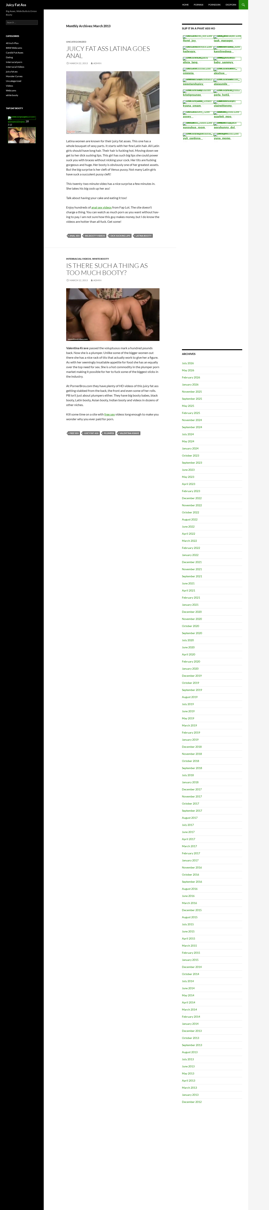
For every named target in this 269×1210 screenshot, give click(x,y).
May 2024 (188, 441)
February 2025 (191, 413)
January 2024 (190, 448)
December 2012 (192, 1101)
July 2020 (188, 640)
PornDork (214, 4)
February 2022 (191, 547)
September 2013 (192, 1045)
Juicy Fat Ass (16, 5)
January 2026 (190, 384)
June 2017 (188, 832)
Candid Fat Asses (14, 52)
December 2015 (192, 910)
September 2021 (192, 576)
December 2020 (192, 611)
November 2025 (192, 391)
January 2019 (190, 739)
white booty (100, 258)
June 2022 (188, 526)
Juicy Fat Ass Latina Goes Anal (108, 52)
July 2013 (188, 1059)
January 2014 (190, 1023)
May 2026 (188, 370)
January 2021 (190, 604)
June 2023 (188, 469)
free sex (109, 414)
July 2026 (188, 363)
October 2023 (190, 455)
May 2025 (188, 405)
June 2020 (188, 647)
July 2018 (188, 775)
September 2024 (192, 427)
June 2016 (188, 895)
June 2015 (188, 931)
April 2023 (188, 484)
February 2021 (191, 597)
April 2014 (188, 1002)
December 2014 (192, 967)
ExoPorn (231, 4)
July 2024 (188, 434)
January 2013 (190, 1094)
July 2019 (188, 704)
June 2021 (188, 583)
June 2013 (188, 1066)
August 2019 (190, 697)
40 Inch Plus (12, 43)
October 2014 (190, 974)
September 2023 (192, 462)
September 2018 (192, 768)
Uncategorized (13, 81)
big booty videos (95, 235)
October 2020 (190, 626)
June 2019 (188, 711)
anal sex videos (101, 207)
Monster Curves (14, 76)
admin (97, 63)
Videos (9, 85)
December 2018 (192, 746)
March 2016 (189, 903)
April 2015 (188, 938)
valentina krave (129, 433)
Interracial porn (14, 62)
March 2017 (189, 846)
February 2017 (191, 853)
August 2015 (190, 917)
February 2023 (191, 491)
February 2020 (191, 661)
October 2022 (190, 512)
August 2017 (190, 817)
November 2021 (192, 569)
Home (185, 4)
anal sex (75, 235)
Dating (9, 57)
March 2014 (189, 1009)
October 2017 (190, 803)
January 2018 (190, 782)
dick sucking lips (120, 235)
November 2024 (192, 420)
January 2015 (190, 959)
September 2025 (192, 398)
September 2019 (192, 690)
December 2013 (192, 1030)
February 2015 (191, 952)
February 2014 (191, 1016)
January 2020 (190, 668)
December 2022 (192, 498)
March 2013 (189, 1087)
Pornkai (198, 4)
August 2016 (190, 888)
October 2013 (190, 1038)
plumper (109, 433)
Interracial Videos (78, 258)
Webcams (11, 90)
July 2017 (188, 824)
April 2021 (188, 590)
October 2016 (190, 874)
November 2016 (192, 867)
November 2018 (192, 753)
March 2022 (189, 540)
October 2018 (190, 761)
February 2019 (191, 732)
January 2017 (190, 860)
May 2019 (188, 718)
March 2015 (189, 945)
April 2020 (188, 654)
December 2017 (192, 789)
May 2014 (188, 995)
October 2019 (190, 682)
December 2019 (192, 675)
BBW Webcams (14, 47)
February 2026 (191, 377)
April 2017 (188, 839)
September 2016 (192, 881)
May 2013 (188, 1073)
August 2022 (190, 519)
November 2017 (192, 796)
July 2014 (188, 981)
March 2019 (189, 725)
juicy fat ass (91, 433)
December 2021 (192, 562)
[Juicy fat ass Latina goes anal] (113, 102)
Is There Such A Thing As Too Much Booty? (107, 269)
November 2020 (192, 618)
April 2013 (188, 1080)
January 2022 (190, 555)
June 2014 (188, 988)
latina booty (143, 235)
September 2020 (192, 633)
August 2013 (190, 1052)
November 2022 (192, 505)
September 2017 (192, 810)
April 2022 (188, 533)
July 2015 (188, 924)
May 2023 (188, 476)
